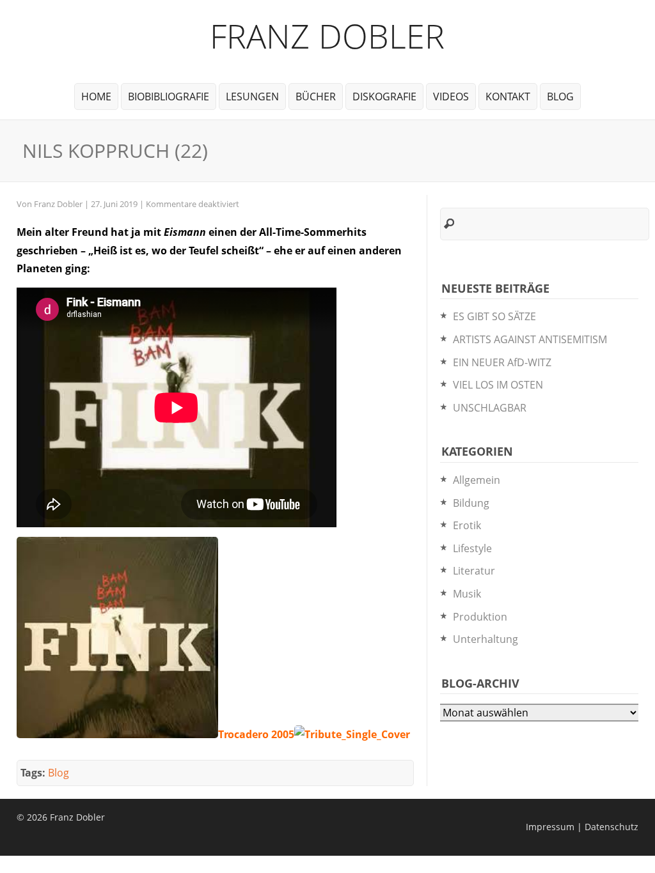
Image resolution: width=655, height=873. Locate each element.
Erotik (467, 525)
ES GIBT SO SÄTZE (494, 316)
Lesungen (252, 96)
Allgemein (476, 480)
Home (96, 96)
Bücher (316, 96)
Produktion (480, 617)
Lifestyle (472, 548)
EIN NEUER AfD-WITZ (502, 362)
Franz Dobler (327, 35)
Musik (467, 594)
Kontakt (507, 96)
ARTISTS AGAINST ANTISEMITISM (530, 339)
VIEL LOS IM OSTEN (498, 385)
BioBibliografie (168, 96)
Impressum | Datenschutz (582, 827)
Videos (451, 96)
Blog (560, 96)
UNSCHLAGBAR (489, 408)
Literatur (474, 571)
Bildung (471, 503)
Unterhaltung (485, 639)
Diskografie (384, 96)
